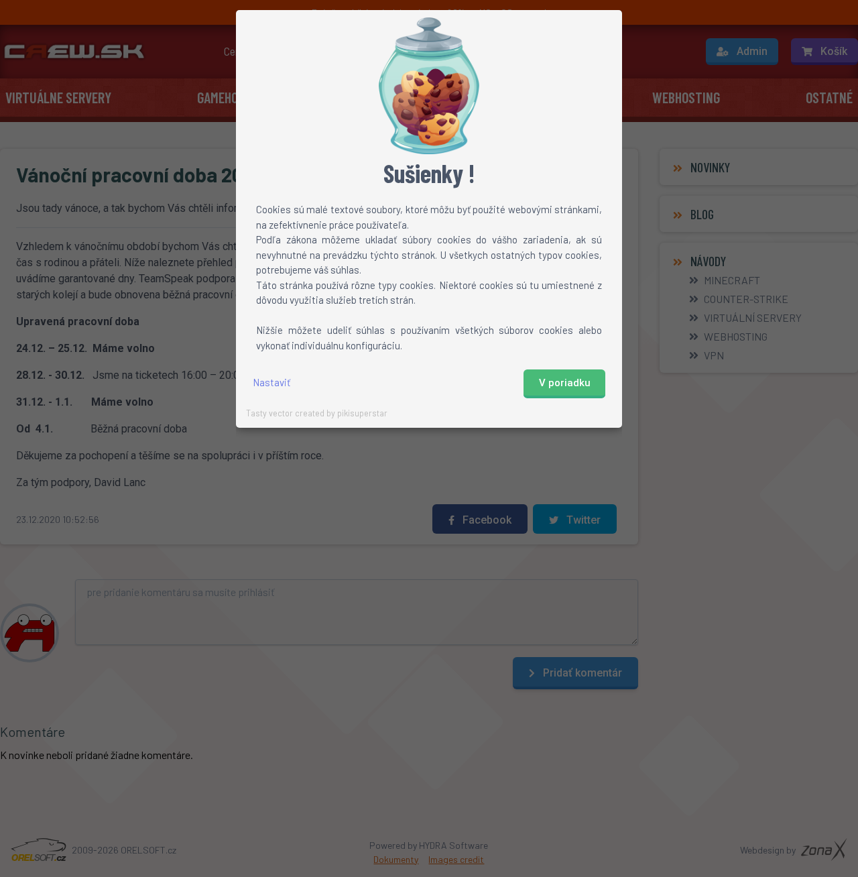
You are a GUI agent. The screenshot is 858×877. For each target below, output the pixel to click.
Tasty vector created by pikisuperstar (316, 413)
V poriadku (565, 383)
